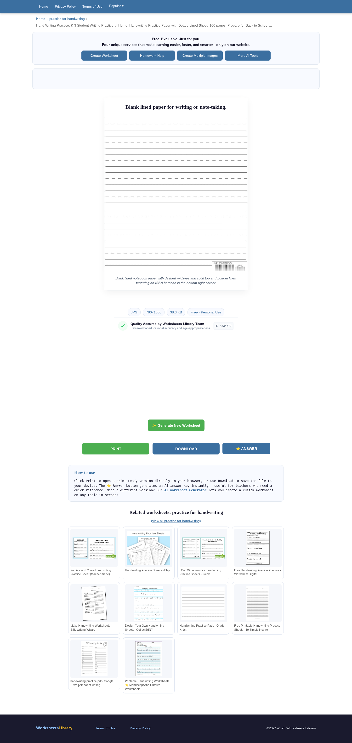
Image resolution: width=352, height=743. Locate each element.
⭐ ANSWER (246, 449)
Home (43, 6)
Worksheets (54, 728)
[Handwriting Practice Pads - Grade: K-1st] (203, 603)
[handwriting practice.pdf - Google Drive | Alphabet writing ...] (94, 658)
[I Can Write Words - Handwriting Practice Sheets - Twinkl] (203, 547)
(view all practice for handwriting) (176, 521)
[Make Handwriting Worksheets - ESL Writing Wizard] (94, 603)
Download (186, 449)
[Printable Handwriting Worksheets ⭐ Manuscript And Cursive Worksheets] (148, 658)
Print (115, 449)
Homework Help (152, 55)
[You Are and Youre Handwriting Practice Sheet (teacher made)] (94, 547)
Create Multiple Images (200, 55)
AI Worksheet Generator (185, 490)
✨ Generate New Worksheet (176, 425)
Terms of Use (92, 6)
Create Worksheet (104, 55)
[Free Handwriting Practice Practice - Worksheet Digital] (257, 547)
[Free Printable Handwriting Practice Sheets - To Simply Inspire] (257, 603)
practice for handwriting (67, 19)
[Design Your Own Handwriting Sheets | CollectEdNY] (148, 603)
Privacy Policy (65, 6)
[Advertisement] (176, 376)
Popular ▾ (116, 6)
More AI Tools (248, 55)
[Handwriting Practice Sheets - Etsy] (148, 547)
